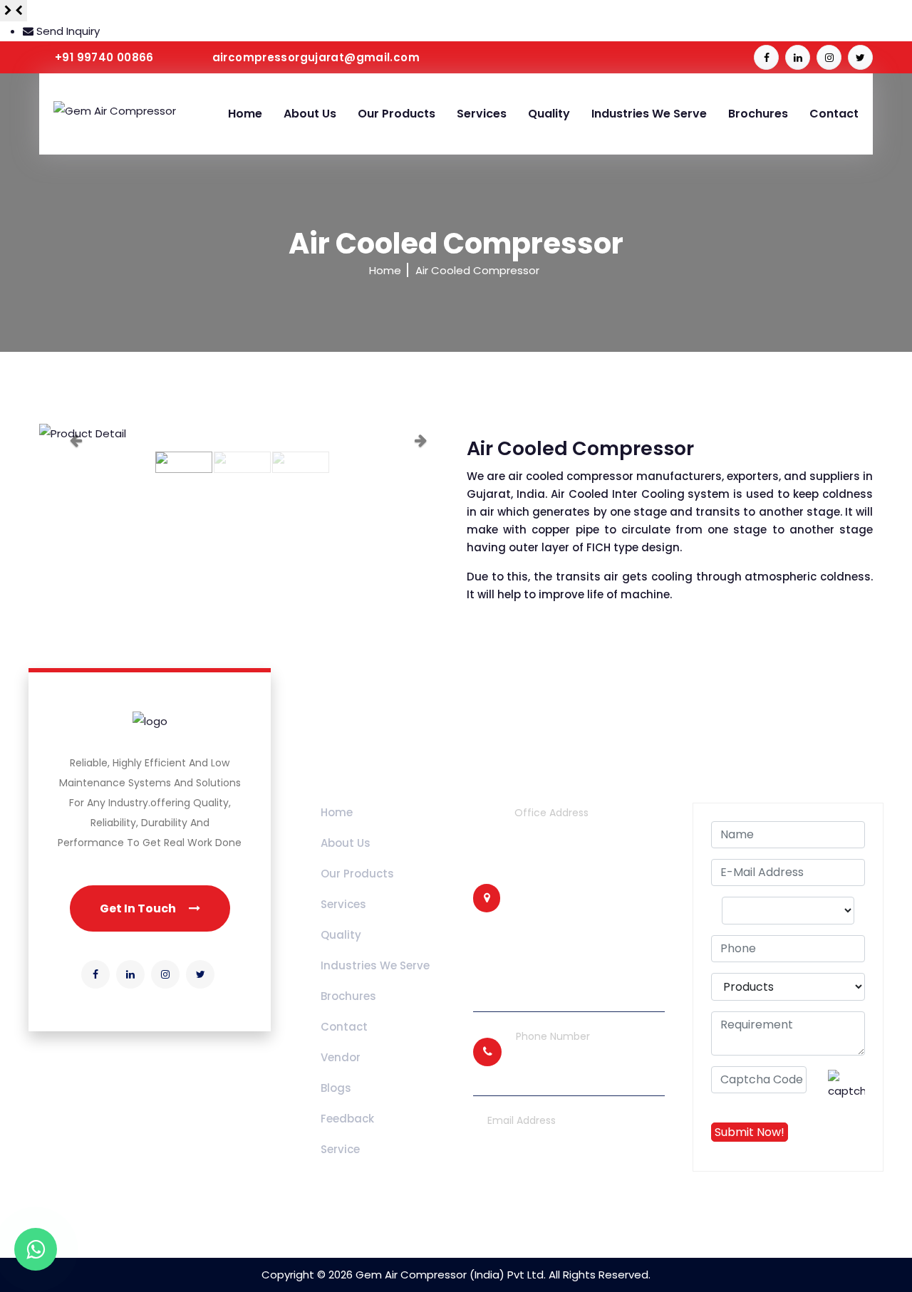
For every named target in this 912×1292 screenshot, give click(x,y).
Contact (834, 113)
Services (482, 113)
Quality (549, 113)
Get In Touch (139, 908)
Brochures (758, 113)
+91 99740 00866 (104, 57)
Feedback (347, 1118)
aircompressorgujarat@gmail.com (316, 57)
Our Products (396, 113)
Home (245, 113)
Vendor (341, 1057)
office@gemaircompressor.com (572, 1179)
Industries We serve (375, 965)
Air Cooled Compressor (477, 270)
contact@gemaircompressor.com (578, 1159)
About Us (310, 113)
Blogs (336, 1087)
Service (340, 1149)
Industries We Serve (649, 113)
